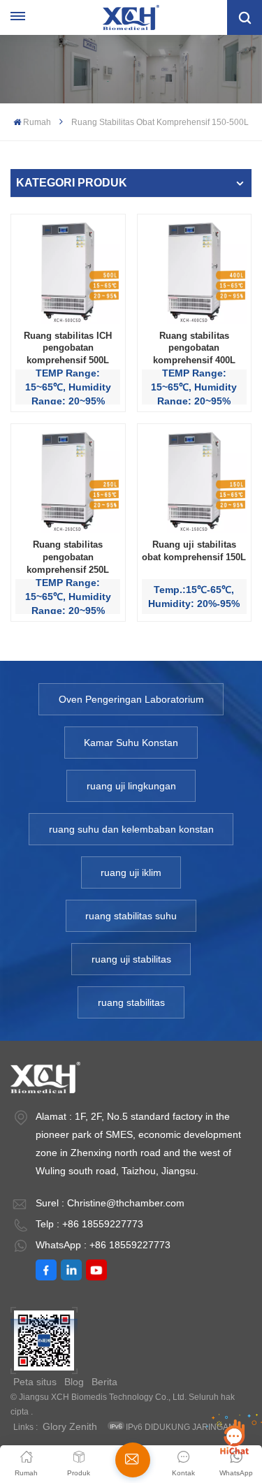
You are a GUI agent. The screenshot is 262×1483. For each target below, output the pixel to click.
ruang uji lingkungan (131, 785)
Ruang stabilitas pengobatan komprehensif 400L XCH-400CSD (194, 348)
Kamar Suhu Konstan (131, 742)
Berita (104, 1381)
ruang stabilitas (131, 1002)
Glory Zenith (70, 1426)
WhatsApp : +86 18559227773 (103, 1244)
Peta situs (35, 1381)
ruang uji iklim (131, 872)
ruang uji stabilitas (131, 959)
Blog (74, 1381)
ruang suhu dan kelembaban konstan (131, 829)
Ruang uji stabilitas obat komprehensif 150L (194, 550)
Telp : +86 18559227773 (89, 1223)
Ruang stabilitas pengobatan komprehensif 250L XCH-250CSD (68, 557)
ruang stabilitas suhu (131, 915)
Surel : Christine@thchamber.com (110, 1202)
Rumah (37, 122)
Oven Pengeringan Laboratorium (131, 699)
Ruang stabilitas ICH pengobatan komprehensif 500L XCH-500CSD (68, 348)
